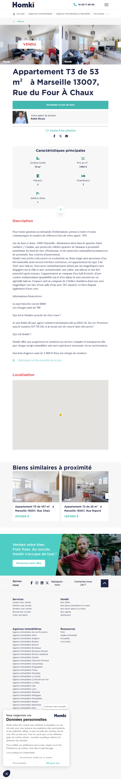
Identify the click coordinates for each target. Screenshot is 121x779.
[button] (6, 773)
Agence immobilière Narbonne (27, 705)
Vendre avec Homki (22, 602)
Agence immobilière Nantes (25, 702)
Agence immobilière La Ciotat (26, 676)
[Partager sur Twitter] (60, 136)
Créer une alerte (20, 615)
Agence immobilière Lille (24, 686)
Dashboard (65, 615)
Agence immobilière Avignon (26, 638)
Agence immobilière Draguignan (28, 667)
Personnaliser (19, 763)
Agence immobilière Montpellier (27, 699)
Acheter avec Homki (22, 609)
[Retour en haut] (104, 583)
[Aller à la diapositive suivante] (108, 496)
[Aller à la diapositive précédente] (12, 496)
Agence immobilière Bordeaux (27, 648)
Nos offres (65, 602)
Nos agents (65, 612)
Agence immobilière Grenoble (26, 673)
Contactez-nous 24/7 (83, 583)
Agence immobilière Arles (25, 635)
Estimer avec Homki (22, 606)
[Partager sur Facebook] (54, 136)
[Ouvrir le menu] (106, 4)
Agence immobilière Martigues (27, 695)
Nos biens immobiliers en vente (75, 606)
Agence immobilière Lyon (24, 689)
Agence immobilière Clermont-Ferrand (31, 661)
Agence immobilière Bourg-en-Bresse (30, 651)
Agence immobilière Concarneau (28, 664)
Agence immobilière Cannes (26, 657)
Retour (20, 21)
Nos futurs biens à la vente (72, 609)
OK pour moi (53, 763)
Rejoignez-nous (57, 583)
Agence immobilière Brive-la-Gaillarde (30, 654)
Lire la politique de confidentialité (20, 753)
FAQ (62, 632)
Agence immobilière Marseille (26, 692)
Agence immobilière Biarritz (26, 645)
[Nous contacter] (66, 136)
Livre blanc (65, 642)
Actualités (65, 638)
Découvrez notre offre (28, 563)
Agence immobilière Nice (24, 708)
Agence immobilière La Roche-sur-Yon (31, 680)
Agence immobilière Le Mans (26, 683)
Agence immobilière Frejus (25, 670)
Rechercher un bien (22, 612)
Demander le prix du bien (60, 105)
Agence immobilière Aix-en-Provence (30, 632)
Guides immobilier (68, 635)
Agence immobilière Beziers (26, 642)
